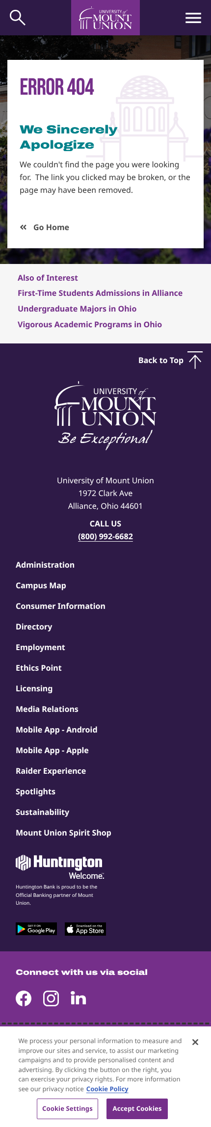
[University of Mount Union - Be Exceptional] (105, 416)
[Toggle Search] (18, 18)
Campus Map (41, 585)
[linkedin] (78, 998)
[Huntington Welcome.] (60, 867)
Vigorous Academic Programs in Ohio (90, 324)
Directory (34, 626)
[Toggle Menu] (193, 18)
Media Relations (47, 709)
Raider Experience (51, 770)
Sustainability (42, 812)
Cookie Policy (107, 1088)
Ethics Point (39, 667)
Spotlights (35, 791)
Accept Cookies (137, 1108)
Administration (45, 564)
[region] (105, 1076)
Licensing (34, 688)
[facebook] (23, 998)
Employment (40, 647)
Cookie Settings (67, 1108)
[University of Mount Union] (105, 17)
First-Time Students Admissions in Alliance (100, 293)
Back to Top (161, 360)
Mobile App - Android (57, 729)
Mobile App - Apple (52, 750)
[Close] (195, 1042)
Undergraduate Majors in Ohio (77, 308)
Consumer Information (61, 606)
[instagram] (51, 998)
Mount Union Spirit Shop (63, 832)
